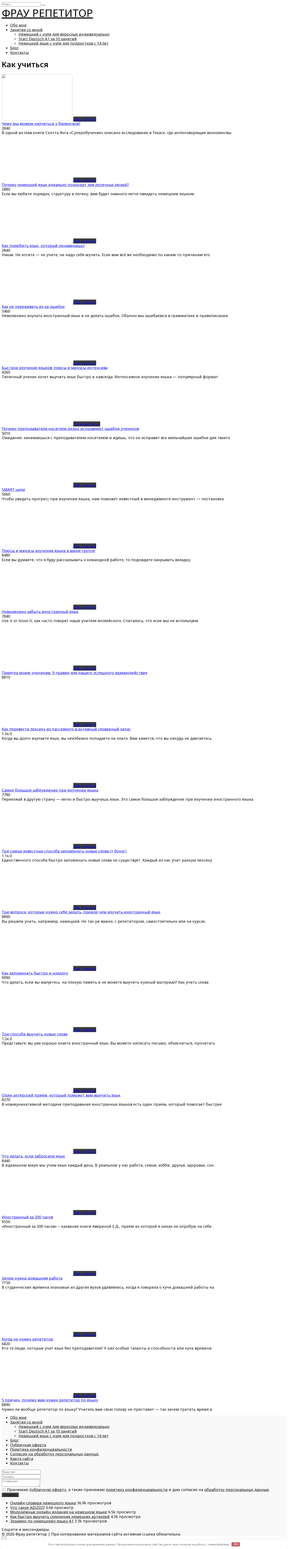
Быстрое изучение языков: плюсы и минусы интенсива (55, 367)
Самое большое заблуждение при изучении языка (50, 790)
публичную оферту (47, 1489)
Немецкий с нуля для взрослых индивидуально (64, 34)
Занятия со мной (26, 29)
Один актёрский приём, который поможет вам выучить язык (61, 1095)
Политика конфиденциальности (41, 1449)
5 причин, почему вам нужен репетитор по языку (50, 1399)
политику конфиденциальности (137, 1489)
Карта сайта (21, 1458)
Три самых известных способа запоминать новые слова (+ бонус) (64, 851)
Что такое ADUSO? (27, 1507)
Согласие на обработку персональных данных (55, 1453)
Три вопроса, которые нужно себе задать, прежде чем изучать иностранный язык (81, 911)
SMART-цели (13, 489)
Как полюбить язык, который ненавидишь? (43, 245)
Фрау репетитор (47, 13)
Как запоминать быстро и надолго (35, 973)
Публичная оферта (28, 1444)
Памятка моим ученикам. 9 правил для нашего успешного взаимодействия (74, 672)
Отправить (10, 1494)
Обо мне (18, 25)
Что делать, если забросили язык (33, 1156)
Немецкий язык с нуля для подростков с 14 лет (64, 43)
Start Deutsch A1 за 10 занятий (48, 38)
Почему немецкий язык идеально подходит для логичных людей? (65, 184)
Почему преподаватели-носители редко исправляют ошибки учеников (70, 428)
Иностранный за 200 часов (27, 1217)
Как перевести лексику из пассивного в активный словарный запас (66, 728)
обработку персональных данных (236, 1489)
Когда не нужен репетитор (27, 1339)
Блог (14, 47)
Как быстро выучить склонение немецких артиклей (60, 1516)
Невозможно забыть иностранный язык (40, 611)
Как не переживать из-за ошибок (33, 306)
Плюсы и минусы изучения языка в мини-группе (48, 550)
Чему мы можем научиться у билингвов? (41, 123)
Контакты (19, 52)
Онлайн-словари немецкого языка (43, 1502)
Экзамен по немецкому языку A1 (42, 1520)
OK (236, 1544)
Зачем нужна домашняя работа (32, 1278)
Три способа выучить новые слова (34, 1034)
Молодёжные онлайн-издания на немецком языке (58, 1511)
